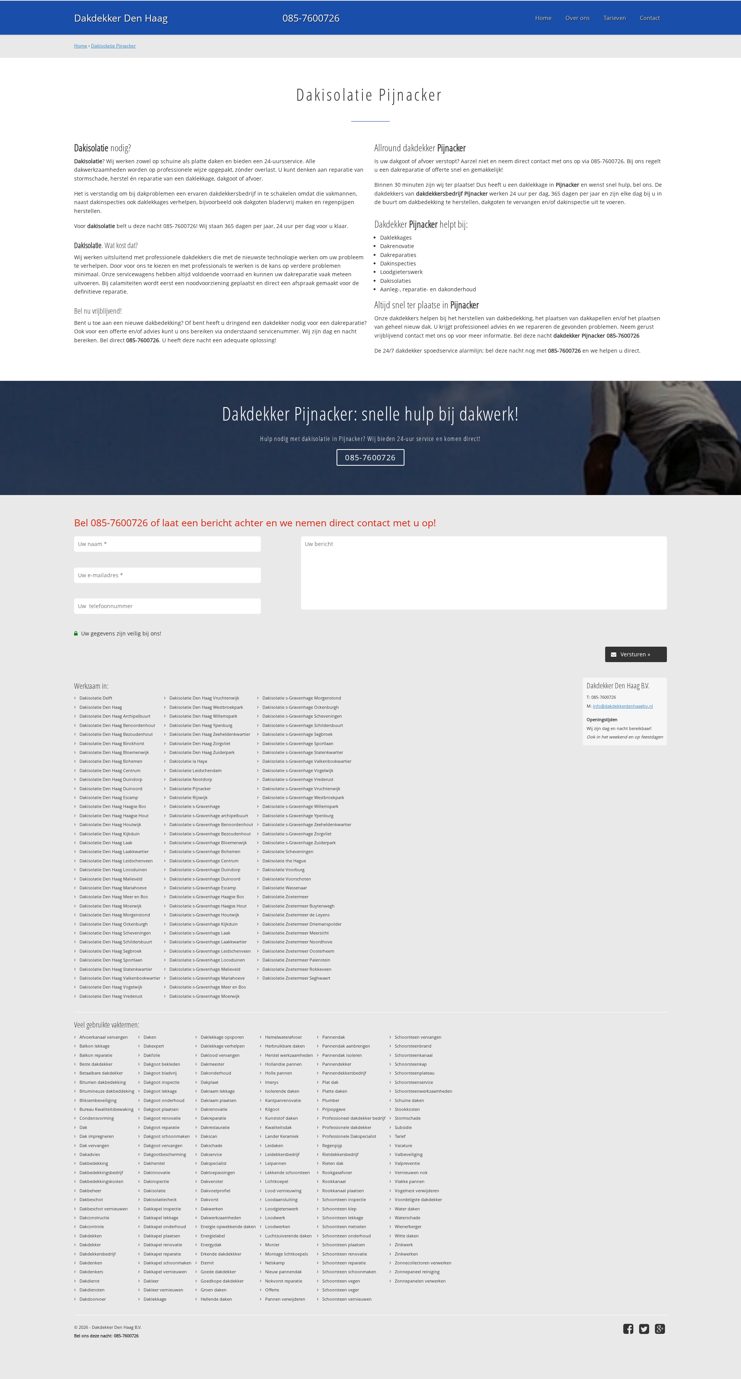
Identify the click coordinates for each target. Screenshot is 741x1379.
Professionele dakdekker (346, 1127)
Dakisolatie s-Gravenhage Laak (199, 933)
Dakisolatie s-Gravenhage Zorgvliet (297, 834)
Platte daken (334, 1091)
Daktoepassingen (218, 1172)
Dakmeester (212, 1064)
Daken (150, 1037)
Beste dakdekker (96, 1064)
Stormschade (408, 1118)
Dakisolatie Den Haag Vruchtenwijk (204, 698)
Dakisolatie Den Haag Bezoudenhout (116, 734)
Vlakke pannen (410, 1181)
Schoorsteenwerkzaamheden (423, 1091)
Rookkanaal (334, 1181)
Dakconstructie (94, 1217)
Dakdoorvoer (93, 1299)
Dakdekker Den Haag (121, 17)
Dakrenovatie (214, 1109)
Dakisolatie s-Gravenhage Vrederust (297, 779)
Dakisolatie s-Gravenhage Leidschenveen (210, 951)
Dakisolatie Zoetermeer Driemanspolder (302, 924)
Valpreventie (407, 1163)
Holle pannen (278, 1073)
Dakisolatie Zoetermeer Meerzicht (295, 933)
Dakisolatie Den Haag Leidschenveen (116, 861)
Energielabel (213, 1236)
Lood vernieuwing (283, 1190)
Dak (83, 1127)
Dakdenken (91, 1263)
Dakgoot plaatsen (161, 1109)
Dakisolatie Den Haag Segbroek (111, 951)
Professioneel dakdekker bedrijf (354, 1118)
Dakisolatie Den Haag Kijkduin (110, 834)
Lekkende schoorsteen (287, 1172)
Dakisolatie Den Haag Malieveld (111, 879)
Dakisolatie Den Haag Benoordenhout (117, 725)
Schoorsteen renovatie (344, 1254)
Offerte (272, 1290)
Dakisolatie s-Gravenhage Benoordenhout (211, 824)
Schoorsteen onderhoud (346, 1236)
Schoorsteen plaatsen (343, 1244)
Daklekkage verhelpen (223, 1046)
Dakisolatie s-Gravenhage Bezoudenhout (210, 834)
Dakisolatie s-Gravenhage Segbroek (297, 734)
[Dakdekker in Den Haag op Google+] (661, 1329)
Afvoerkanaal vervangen (104, 1037)
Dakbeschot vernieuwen (104, 1209)
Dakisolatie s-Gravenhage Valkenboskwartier (306, 761)
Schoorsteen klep (339, 1209)
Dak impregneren (97, 1136)
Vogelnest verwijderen (417, 1190)
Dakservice (211, 1154)
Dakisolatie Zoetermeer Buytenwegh (298, 906)
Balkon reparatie (96, 1055)
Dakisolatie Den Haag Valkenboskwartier (120, 978)
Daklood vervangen (220, 1055)
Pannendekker (336, 1064)
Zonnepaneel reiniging (417, 1271)
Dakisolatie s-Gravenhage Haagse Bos (206, 896)
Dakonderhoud (216, 1073)
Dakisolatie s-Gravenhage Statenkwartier (302, 752)
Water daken (407, 1209)
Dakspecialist (214, 1163)
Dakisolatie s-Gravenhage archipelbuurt (208, 815)
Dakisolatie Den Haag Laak (106, 842)
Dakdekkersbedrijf (98, 1254)
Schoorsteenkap (411, 1064)
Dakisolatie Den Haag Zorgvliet (199, 743)
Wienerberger (408, 1226)
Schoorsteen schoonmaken (349, 1271)
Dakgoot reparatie (161, 1127)
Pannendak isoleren (342, 1055)
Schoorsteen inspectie (344, 1199)
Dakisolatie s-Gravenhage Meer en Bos (207, 987)
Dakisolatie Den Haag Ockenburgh (114, 924)
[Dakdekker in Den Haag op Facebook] (629, 1329)
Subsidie (403, 1127)
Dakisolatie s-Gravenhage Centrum (204, 861)
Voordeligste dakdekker (418, 1199)
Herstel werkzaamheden (289, 1055)
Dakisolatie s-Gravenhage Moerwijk (204, 996)
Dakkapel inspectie (162, 1209)
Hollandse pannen (283, 1064)
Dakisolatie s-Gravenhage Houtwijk (204, 915)
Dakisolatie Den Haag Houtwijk (110, 824)
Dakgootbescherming (165, 1154)
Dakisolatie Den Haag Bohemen (111, 761)
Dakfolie (152, 1055)
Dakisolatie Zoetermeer (285, 896)
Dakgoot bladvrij (160, 1073)
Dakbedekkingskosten (102, 1181)
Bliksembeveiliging (98, 1100)
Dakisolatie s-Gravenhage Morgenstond (301, 698)
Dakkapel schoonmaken (167, 1263)
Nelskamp (275, 1263)
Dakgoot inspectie (161, 1082)
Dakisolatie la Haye (188, 761)
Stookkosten (407, 1109)
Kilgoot (272, 1109)
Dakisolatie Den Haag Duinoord (111, 788)
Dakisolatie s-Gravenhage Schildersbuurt (302, 725)
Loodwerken (277, 1226)
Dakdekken (91, 1236)
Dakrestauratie (215, 1127)
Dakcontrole (92, 1226)
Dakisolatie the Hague (284, 861)
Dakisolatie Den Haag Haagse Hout (114, 815)
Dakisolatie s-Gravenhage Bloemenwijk (208, 842)
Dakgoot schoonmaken (167, 1136)
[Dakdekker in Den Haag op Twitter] (645, 1329)
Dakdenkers (91, 1271)
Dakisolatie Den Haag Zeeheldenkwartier (209, 734)
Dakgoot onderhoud (164, 1100)
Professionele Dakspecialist (349, 1136)
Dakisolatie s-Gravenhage (194, 806)
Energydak (211, 1244)
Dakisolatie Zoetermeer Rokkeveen (297, 969)
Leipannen (275, 1163)
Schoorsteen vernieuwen (347, 1299)
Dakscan (209, 1136)
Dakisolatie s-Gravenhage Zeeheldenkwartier (306, 824)
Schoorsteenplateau (415, 1073)
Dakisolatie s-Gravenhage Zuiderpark (299, 842)
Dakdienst (90, 1281)
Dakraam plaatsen (219, 1100)
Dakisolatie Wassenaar (284, 888)
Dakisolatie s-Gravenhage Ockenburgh (300, 707)
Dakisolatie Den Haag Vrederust (111, 996)
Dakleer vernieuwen (163, 1290)
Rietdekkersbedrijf (340, 1154)
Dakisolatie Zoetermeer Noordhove (297, 942)
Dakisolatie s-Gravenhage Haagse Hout (208, 906)
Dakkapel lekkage (161, 1217)
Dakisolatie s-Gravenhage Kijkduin (203, 924)
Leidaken (274, 1145)
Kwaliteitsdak (278, 1127)
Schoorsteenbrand (413, 1046)
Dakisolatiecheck (160, 1199)
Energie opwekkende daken (228, 1226)
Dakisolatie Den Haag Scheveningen (115, 933)
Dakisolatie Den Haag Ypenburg (200, 725)
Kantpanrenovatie (283, 1100)
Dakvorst (209, 1199)
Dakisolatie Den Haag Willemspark (203, 716)
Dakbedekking (94, 1163)
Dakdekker (90, 1244)
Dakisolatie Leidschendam (195, 770)
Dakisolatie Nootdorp (190, 779)
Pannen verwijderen (285, 1299)
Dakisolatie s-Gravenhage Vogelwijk (297, 770)
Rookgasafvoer (337, 1172)
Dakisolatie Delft (96, 698)
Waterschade (407, 1217)
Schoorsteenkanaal (414, 1055)
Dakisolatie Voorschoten (286, 879)
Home (80, 45)
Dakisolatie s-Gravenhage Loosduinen (207, 960)
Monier (272, 1244)
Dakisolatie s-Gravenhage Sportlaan (297, 743)
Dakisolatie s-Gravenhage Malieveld (204, 969)
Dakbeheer (90, 1190)
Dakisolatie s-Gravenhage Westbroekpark (303, 797)
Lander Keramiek (282, 1136)
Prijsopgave (333, 1109)
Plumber (330, 1100)
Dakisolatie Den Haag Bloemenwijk (114, 752)
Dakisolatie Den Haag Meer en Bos (114, 896)
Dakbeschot (91, 1199)
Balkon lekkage (95, 1046)
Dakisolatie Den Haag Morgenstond (115, 915)
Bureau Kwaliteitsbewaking (107, 1109)
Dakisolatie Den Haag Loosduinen (113, 869)
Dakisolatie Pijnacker (113, 45)
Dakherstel (154, 1163)
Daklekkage (155, 1299)
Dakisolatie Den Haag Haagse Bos (113, 806)
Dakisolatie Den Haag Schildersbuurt (116, 942)
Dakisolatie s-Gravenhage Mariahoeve (207, 978)
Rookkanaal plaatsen (343, 1190)
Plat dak (330, 1082)
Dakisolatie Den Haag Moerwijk (111, 906)
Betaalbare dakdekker (101, 1073)
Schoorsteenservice (414, 1082)
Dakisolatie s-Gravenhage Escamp (202, 888)
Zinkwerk (404, 1244)
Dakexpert (154, 1046)
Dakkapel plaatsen (162, 1236)
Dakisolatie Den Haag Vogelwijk (111, 987)
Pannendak (333, 1037)
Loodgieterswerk (281, 1209)
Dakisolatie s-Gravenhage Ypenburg (297, 815)
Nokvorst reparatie (283, 1281)
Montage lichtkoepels (286, 1254)
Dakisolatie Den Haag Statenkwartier (116, 969)
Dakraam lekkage (218, 1091)
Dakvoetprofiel (215, 1190)
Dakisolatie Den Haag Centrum (110, 770)
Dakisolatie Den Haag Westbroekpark (206, 707)
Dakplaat (209, 1082)
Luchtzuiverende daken (288, 1236)
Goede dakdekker (218, 1271)
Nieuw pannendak (283, 1271)
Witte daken (407, 1236)
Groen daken (214, 1290)
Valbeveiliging (409, 1154)
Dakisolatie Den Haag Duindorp (111, 779)
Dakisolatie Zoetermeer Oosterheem (298, 951)
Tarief (400, 1136)
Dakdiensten (92, 1290)
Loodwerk (275, 1217)
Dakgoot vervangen (163, 1145)
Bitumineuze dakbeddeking (107, 1091)
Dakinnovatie (157, 1172)
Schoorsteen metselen (344, 1226)
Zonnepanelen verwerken (420, 1281)
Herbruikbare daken (285, 1046)
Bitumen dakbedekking (103, 1082)
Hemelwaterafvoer (283, 1037)
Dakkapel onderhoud (165, 1226)
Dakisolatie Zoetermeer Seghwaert (296, 978)
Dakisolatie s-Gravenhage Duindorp (204, 869)
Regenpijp (332, 1145)
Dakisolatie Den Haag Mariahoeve (113, 888)
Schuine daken (409, 1100)
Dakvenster (212, 1181)
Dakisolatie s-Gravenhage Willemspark (300, 806)
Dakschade (211, 1145)
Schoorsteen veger (340, 1290)
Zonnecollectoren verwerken (423, 1263)
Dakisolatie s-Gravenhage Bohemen (204, 851)
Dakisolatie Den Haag (101, 707)
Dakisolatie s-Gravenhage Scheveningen (302, 716)
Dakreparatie (213, 1118)
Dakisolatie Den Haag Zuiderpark (202, 752)
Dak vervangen (94, 1145)
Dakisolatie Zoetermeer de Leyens (296, 915)
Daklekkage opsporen (222, 1037)
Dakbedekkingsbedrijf (101, 1172)
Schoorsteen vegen (341, 1281)
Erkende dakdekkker (221, 1254)
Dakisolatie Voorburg (283, 869)
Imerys (271, 1082)
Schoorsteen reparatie (344, 1263)
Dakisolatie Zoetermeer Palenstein (296, 960)
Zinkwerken (406, 1254)
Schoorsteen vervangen (418, 1037)
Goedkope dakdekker (222, 1281)
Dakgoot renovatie (162, 1118)
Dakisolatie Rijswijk (188, 797)
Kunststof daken (281, 1118)
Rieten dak (332, 1163)
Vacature (403, 1145)
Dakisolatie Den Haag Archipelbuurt (115, 716)
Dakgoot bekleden (162, 1064)
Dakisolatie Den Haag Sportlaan (111, 960)
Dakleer (151, 1281)
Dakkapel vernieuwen (165, 1271)
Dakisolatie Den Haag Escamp (109, 797)
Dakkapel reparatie (162, 1254)
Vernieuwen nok (411, 1172)
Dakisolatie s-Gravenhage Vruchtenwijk (301, 788)
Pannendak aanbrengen (346, 1046)
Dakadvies (90, 1154)
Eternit (207, 1263)
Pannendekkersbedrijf (344, 1073)
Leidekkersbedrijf (282, 1154)
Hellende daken (216, 1299)
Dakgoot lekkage (160, 1091)
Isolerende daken (282, 1091)
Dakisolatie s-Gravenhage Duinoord (204, 879)
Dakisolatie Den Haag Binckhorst (112, 743)
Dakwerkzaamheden (221, 1217)
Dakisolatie (155, 1190)
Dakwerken (212, 1209)
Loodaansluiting (281, 1199)
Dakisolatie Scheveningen (287, 851)
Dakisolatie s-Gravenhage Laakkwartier (208, 942)
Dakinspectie (156, 1181)
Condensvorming (97, 1118)
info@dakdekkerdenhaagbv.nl (623, 706)
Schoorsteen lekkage (342, 1217)
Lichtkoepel (276, 1181)
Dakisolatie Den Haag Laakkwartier (114, 851)
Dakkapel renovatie (163, 1244)
